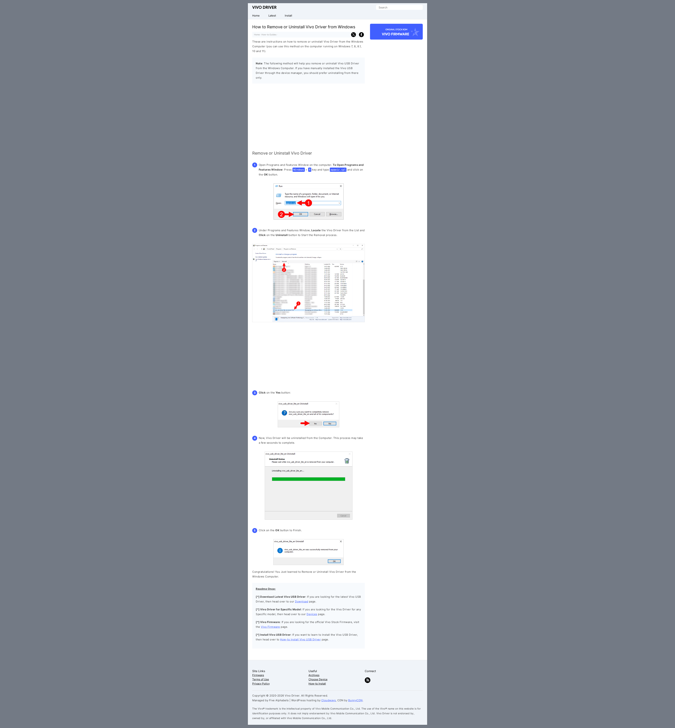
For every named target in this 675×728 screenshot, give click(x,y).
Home (257, 34)
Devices (312, 614)
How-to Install (317, 683)
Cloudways (328, 700)
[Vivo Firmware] (396, 33)
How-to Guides (268, 34)
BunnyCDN (355, 700)
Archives (313, 675)
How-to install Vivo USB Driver (300, 639)
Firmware (258, 675)
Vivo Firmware (270, 626)
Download (301, 601)
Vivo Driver (264, 7)
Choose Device (317, 679)
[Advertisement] (308, 117)
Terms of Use (260, 679)
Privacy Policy (261, 683)
